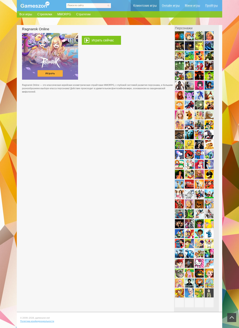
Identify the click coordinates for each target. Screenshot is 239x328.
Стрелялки (44, 14)
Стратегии (83, 14)
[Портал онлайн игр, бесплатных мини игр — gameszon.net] (35, 7)
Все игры (25, 14)
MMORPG (64, 14)
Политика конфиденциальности (37, 321)
